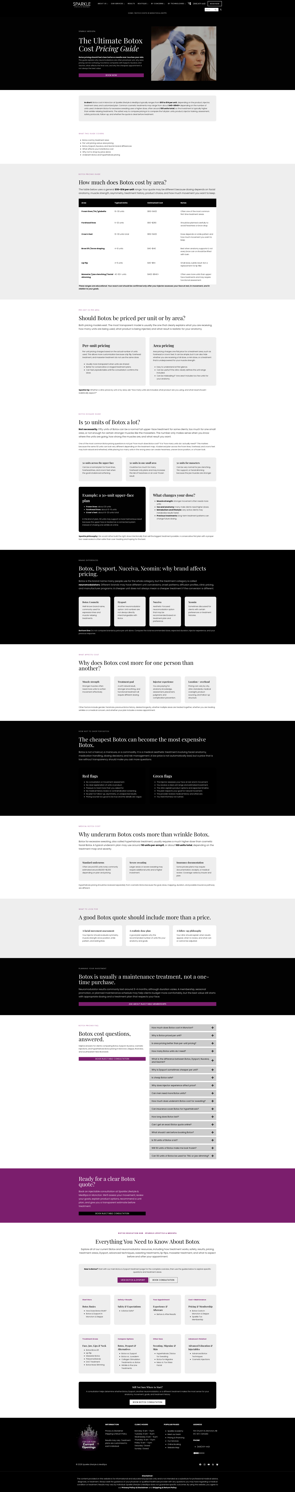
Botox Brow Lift (92, 1350)
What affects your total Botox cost (98, 149)
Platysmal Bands (93, 1359)
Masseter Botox (93, 1356)
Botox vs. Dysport (129, 1353)
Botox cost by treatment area (95, 140)
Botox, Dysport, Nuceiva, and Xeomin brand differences (107, 146)
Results (131, 3)
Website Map (173, 1447)
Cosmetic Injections (201, 1359)
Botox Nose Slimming (95, 1364)
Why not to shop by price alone (96, 152)
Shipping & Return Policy (116, 1434)
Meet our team (174, 1434)
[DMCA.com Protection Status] (206, 1453)
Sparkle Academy (175, 1431)
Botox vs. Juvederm (130, 1356)
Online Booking (174, 1444)
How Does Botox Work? (96, 1310)
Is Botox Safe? (127, 1310)
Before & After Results (166, 1314)
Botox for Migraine (165, 1359)
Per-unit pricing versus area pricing (98, 143)
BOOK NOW (214, 4)
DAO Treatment (93, 1361)
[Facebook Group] (217, 1464)
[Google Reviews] (213, 1464)
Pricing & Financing (176, 1437)
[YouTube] (209, 1464)
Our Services (173, 1441)
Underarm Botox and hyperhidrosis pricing (101, 155)
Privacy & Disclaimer (114, 1431)
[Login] (221, 9)
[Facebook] (200, 1464)
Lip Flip (89, 1353)
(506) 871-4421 (199, 4)
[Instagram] (204, 1464)
